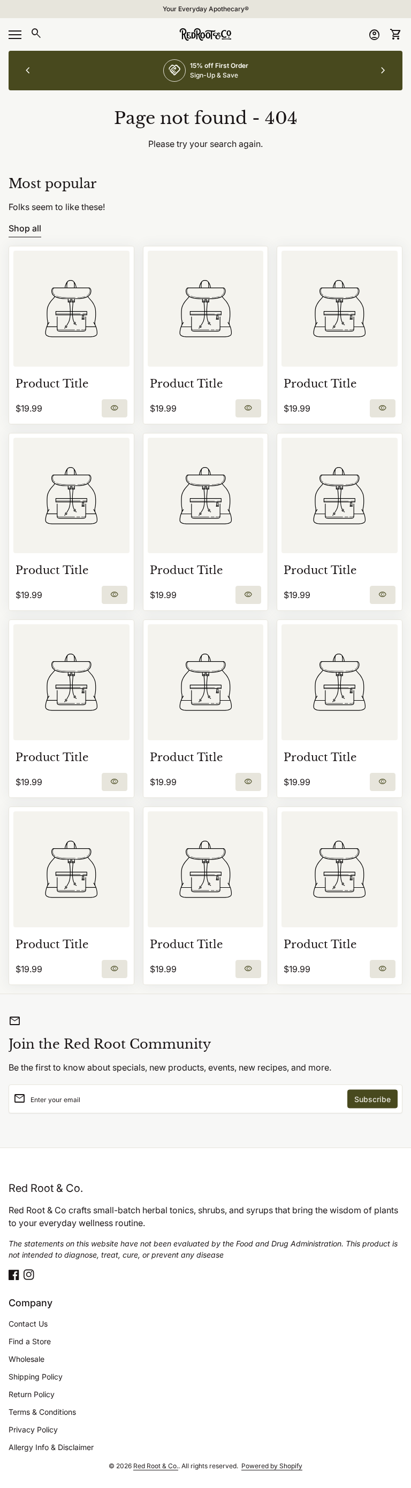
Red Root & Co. (46, 1188)
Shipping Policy (36, 1376)
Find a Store (30, 1341)
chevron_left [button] (27, 70)
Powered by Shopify (271, 1466)
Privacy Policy (33, 1429)
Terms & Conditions (42, 1411)
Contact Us (28, 1323)
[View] (71, 309)
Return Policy (32, 1394)
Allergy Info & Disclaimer (51, 1447)
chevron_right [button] (383, 70)
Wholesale (26, 1358)
